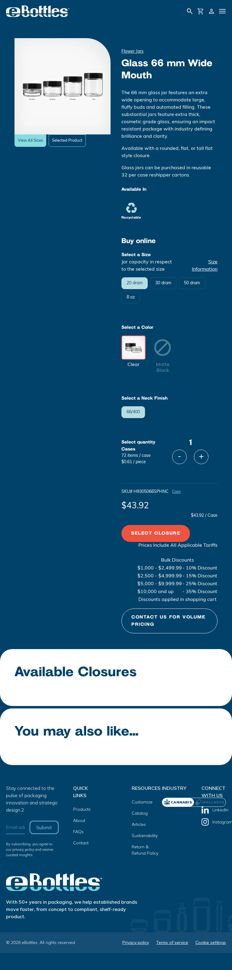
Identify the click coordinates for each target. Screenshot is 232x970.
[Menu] (222, 11)
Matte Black (162, 367)
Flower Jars (132, 51)
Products (82, 809)
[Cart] (200, 11)
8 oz (131, 297)
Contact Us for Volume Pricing (168, 621)
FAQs (78, 831)
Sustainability (145, 835)
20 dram (135, 283)
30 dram (163, 283)
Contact (81, 843)
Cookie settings (210, 942)
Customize (142, 802)
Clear (133, 364)
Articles (139, 824)
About (79, 820)
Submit (44, 827)
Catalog (140, 813)
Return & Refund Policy (145, 850)
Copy (176, 492)
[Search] (189, 11)
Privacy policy (135, 942)
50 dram (192, 283)
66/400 (133, 412)
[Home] (38, 11)
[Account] (211, 11)
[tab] (210, 802)
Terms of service (172, 942)
